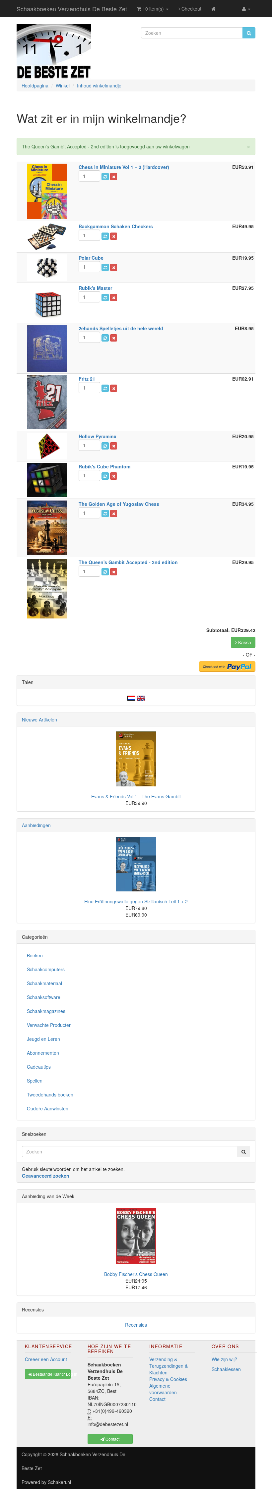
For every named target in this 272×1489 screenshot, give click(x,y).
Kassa (244, 642)
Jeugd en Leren (43, 1039)
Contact (157, 1399)
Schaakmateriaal (44, 983)
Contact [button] (111, 1439)
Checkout (190, 8)
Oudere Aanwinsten (47, 1108)
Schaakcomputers (46, 969)
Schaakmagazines (46, 1011)
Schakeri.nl (59, 1482)
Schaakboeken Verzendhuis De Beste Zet (72, 8)
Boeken (35, 955)
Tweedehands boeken (50, 1094)
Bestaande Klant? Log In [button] (51, 1374)
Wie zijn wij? (224, 1359)
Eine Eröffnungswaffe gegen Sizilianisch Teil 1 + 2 (136, 901)
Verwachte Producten (49, 1025)
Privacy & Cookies (168, 1379)
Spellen (34, 1080)
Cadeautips (39, 1066)
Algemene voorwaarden (163, 1389)
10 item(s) (153, 8)
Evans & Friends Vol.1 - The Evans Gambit (136, 796)
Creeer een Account (46, 1359)
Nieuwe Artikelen (39, 719)
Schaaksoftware (43, 997)
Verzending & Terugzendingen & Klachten (168, 1366)
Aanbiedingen (36, 825)
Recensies (136, 1324)
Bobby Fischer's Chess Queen (136, 1274)
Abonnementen (43, 1052)
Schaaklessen (226, 1369)
